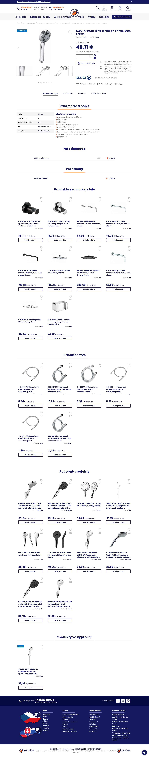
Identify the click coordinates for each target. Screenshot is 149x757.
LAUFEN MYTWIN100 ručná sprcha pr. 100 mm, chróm (29, 554)
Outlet (65, 726)
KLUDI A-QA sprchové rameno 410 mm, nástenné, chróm (89, 223)
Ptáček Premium (46, 725)
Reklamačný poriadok (120, 735)
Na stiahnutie (68, 93)
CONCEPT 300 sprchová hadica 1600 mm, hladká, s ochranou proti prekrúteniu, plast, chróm (59, 389)
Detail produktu (30, 240)
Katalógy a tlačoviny (70, 731)
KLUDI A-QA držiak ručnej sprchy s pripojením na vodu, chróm (59, 223)
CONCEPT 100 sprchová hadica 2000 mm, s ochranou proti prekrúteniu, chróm (116, 389)
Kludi (84, 37)
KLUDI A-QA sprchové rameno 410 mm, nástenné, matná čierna (30, 272)
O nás (81, 16)
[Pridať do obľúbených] (41, 198)
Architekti (92, 720)
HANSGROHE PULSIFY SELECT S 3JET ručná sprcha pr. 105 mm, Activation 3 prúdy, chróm (30, 604)
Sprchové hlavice (62, 23)
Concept (40, 394)
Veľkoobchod (94, 715)
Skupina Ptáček (45, 720)
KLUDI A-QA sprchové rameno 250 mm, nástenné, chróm (118, 272)
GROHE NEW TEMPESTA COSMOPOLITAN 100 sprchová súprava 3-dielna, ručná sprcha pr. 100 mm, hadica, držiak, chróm (30, 671)
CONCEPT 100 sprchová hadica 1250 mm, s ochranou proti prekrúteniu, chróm (28, 438)
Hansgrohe (40, 510)
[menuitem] (25, 71)
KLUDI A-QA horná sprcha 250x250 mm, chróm (29, 321)
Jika (129, 510)
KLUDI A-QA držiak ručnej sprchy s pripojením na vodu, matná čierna (29, 223)
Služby (91, 16)
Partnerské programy (93, 730)
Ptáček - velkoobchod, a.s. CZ (120, 718)
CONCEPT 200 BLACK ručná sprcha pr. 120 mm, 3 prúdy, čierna (60, 555)
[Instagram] (123, 701)
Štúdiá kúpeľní (94, 717)
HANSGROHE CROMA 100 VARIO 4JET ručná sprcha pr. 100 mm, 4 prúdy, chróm (118, 555)
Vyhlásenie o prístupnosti (121, 733)
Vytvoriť (111, 178)
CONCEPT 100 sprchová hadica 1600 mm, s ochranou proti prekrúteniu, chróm (28, 389)
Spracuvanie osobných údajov (120, 739)
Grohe (41, 676)
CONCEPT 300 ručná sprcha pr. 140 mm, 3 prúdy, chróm (89, 504)
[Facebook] (118, 701)
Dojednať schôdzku (122, 17)
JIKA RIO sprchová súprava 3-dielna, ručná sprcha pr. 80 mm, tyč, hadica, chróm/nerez (118, 505)
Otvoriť (112, 158)
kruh (39, 122)
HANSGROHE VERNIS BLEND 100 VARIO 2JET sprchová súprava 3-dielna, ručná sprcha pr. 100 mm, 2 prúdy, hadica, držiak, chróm (30, 505)
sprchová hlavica (44, 127)
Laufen (41, 559)
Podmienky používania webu (120, 729)
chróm (40, 114)
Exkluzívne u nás (68, 729)
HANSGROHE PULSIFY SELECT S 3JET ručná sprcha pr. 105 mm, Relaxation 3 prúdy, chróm (60, 505)
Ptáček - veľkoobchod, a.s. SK (120, 723)
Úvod (18, 23)
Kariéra (45, 730)
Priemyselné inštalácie (93, 723)
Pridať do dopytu (87, 63)
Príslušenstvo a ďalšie (98, 93)
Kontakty (104, 16)
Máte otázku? (118, 84)
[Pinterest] (128, 701)
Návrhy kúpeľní (68, 717)
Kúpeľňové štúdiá (46, 716)
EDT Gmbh (116, 726)
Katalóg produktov (40, 16)
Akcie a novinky (62, 16)
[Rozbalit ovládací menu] (144, 752)
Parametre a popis (50, 93)
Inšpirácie (20, 16)
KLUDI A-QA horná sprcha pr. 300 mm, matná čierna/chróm (88, 272)
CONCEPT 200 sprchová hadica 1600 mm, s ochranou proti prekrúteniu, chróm (87, 389)
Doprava (66, 720)
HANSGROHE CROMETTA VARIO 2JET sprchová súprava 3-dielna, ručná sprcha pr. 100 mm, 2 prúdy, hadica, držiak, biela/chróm (89, 555)
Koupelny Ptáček (118, 715)
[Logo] (74, 13)
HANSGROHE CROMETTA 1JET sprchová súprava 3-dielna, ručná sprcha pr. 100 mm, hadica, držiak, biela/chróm (60, 604)
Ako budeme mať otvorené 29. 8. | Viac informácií (33, 2)
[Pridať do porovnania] (41, 201)
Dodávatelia (93, 726)
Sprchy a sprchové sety (46, 23)
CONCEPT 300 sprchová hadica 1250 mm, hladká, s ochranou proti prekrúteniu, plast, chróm (59, 438)
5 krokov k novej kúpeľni (71, 715)
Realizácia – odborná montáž (70, 723)
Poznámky (81, 93)
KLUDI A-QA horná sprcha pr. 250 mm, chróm (59, 271)
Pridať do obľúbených (87, 84)
